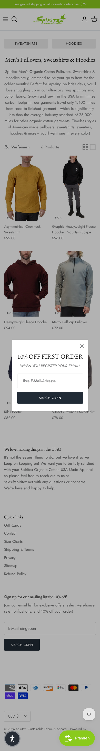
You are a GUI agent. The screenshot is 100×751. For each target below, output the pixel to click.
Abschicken (50, 397)
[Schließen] (81, 346)
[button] (12, 738)
